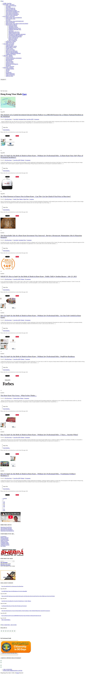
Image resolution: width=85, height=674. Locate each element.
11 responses (27, 160)
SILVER (8, 70)
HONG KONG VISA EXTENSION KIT (15, 21)
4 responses (36, 119)
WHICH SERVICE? (10, 73)
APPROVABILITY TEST (14, 33)
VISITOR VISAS (9, 45)
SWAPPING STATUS (13, 27)
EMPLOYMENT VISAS (11, 46)
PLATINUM (8, 72)
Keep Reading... (6, 129)
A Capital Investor (4, 538)
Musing (22, 160)
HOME (7, 3)
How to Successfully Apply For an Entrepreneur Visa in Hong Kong (12, 586)
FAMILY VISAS (9, 48)
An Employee (3, 536)
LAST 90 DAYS (9, 57)
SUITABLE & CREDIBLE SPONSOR (17, 34)
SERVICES (8, 67)
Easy (24, 94)
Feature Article (16, 398)
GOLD (7, 71)
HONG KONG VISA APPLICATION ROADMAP (17, 23)
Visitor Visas (25, 199)
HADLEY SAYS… (10, 62)
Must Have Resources (6, 564)
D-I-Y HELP (9, 16)
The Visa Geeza (8, 119)
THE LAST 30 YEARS (11, 5)
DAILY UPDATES (10, 66)
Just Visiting (3, 546)
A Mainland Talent (4, 542)
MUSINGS (8, 65)
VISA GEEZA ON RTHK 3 (12, 12)
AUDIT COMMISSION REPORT (13, 53)
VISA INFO (8, 43)
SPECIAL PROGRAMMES (12, 52)
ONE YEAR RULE (12, 40)
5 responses (29, 240)
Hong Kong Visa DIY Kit (6, 527)
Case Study (15, 119)
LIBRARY (7, 55)
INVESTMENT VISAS (11, 47)
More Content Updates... (6, 619)
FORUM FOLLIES (10, 42)
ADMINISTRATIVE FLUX (14, 28)
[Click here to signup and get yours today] (42, 575)
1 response (31, 199)
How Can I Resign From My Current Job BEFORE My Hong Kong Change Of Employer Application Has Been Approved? (21, 615)
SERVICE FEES (9, 76)
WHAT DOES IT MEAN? (11, 24)
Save (18, 135)
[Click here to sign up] (9, 624)
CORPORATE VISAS (11, 54)
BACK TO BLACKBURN (12, 15)
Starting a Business (4, 537)
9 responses (27, 437)
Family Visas (16, 199)
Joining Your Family (5, 540)
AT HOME (8, 6)
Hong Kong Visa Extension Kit (7, 530)
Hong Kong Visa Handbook (7, 529)
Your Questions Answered (6, 528)
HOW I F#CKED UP (10, 8)
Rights (17, 672)
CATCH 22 (10, 30)
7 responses (27, 359)
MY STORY (8, 4)
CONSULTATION (10, 68)
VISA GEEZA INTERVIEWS (12, 14)
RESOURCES (9, 60)
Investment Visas (22, 119)
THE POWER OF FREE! (11, 10)
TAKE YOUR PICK (10, 74)
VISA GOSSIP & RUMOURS (15, 36)
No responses (28, 279)
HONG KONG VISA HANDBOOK (14, 17)
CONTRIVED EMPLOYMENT (15, 35)
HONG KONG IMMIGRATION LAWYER (12, 670)
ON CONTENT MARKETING (13, 11)
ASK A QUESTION (10, 22)
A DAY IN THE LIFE (10, 9)
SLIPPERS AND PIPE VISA (14, 29)
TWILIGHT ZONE (12, 26)
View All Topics (4, 562)
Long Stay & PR (29, 119)
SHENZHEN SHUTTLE (13, 31)
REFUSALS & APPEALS (11, 51)
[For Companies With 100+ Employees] (12, 555)
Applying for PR (4, 541)
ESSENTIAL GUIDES (11, 41)
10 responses (27, 320)
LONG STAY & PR (10, 49)
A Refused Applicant (5, 544)
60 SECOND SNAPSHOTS (12, 64)
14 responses (27, 478)
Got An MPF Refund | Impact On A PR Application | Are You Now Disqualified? (14, 591)
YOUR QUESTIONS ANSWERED (14, 58)
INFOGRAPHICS (10, 59)
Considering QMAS (5, 543)
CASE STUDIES (9, 61)
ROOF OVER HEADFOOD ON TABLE (13, 38)
